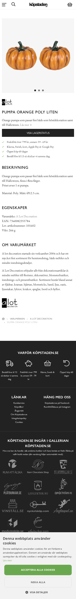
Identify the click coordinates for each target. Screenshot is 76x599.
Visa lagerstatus (38, 133)
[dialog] (38, 565)
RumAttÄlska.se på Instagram (57, 406)
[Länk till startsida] (3, 318)
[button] (38, 592)
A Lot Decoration (26, 216)
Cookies (19, 422)
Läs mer (7, 560)
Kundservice (19, 403)
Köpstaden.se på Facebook (57, 403)
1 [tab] (35, 91)
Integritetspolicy (19, 418)
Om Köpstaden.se (19, 414)
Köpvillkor (19, 406)
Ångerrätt (19, 410)
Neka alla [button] (38, 582)
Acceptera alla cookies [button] (38, 570)
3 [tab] (43, 91)
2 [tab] (39, 91)
